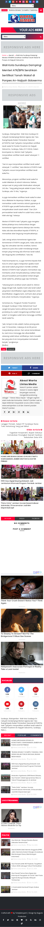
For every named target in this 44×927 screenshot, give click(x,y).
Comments (36, 735)
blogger (8, 518)
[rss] (27, 2)
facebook (35, 518)
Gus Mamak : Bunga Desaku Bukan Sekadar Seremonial (24, 841)
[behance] (30, 2)
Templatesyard (21, 913)
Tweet (15, 368)
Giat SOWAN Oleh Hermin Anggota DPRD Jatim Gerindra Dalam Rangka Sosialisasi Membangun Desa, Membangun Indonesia (27, 853)
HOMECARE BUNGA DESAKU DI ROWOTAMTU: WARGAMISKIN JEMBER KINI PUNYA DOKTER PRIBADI (19, 458)
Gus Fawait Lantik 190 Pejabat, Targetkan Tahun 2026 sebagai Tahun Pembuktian (26, 865)
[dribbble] (23, 2)
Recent (7, 735)
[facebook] (6, 2)
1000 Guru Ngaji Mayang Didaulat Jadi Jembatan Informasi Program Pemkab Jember (21, 482)
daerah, (36, 87)
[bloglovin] (20, 2)
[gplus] (13, 2)
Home (4, 55)
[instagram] (34, 2)
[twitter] (10, 2)
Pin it (14, 374)
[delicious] (37, 2)
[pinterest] (16, 2)
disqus (21, 518)
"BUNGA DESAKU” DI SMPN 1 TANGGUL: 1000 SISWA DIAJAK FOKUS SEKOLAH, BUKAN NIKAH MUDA (27, 754)
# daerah (11, 349)
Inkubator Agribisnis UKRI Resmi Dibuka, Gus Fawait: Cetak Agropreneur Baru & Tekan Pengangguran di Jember (26, 777)
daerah (11, 55)
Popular (22, 735)
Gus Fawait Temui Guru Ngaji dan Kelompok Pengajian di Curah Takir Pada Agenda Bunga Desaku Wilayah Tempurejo (27, 876)
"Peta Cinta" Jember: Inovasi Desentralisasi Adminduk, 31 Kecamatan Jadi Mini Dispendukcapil (19, 505)
